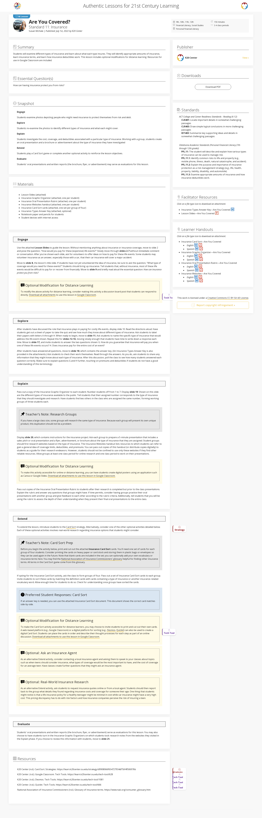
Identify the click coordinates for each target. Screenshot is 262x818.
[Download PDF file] (200, 245)
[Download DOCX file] (232, 209)
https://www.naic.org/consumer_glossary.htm (127, 789)
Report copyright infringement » (215, 305)
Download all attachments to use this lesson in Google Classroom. (81, 475)
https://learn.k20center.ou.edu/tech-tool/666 (78, 784)
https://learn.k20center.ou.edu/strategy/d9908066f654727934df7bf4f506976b (96, 769)
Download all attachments (42, 294)
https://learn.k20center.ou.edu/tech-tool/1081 (80, 779)
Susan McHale (36, 30)
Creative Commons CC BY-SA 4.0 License (227, 297)
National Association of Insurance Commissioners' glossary (91, 558)
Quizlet (120, 630)
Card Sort (71, 526)
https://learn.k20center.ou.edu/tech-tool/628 (90, 774)
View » (245, 57)
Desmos (111, 630)
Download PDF (213, 86)
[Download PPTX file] (217, 213)
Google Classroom (86, 294)
